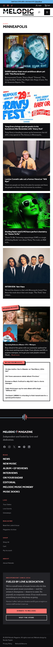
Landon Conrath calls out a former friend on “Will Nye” (26, 180)
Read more (15, 355)
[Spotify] (24, 446)
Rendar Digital (7, 640)
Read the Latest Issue (11, 525)
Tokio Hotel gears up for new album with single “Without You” (23, 389)
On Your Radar (13, 477)
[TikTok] (12, 6)
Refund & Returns (21, 643)
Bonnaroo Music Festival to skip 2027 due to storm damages (24, 382)
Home (5, 24)
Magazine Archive (9, 529)
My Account (7, 550)
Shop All (6, 542)
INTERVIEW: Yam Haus (15, 287)
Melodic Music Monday (18, 487)
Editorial (9, 482)
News (6, 459)
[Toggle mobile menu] (47, 12)
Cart (4, 546)
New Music (10, 463)
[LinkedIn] (29, 446)
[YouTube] (19, 446)
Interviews (10, 473)
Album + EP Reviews (15, 468)
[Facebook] (8, 6)
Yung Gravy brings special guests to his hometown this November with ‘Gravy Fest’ (24, 128)
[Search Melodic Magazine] (39, 12)
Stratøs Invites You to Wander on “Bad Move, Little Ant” (24, 370)
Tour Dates (7, 504)
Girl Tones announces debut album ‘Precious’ (22, 376)
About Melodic (8, 563)
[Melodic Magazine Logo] (18, 12)
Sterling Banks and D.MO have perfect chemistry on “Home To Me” (26, 233)
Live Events (7, 508)
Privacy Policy (7, 643)
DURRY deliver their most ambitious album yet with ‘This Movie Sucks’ (25, 73)
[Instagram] (4, 6)
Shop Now (38, 1)
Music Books (11, 491)
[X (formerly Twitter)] (14, 446)
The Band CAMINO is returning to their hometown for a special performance (26, 396)
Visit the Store (26, 617)
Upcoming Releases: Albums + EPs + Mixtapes (20, 344)
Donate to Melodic (26, 611)
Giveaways (7, 513)
